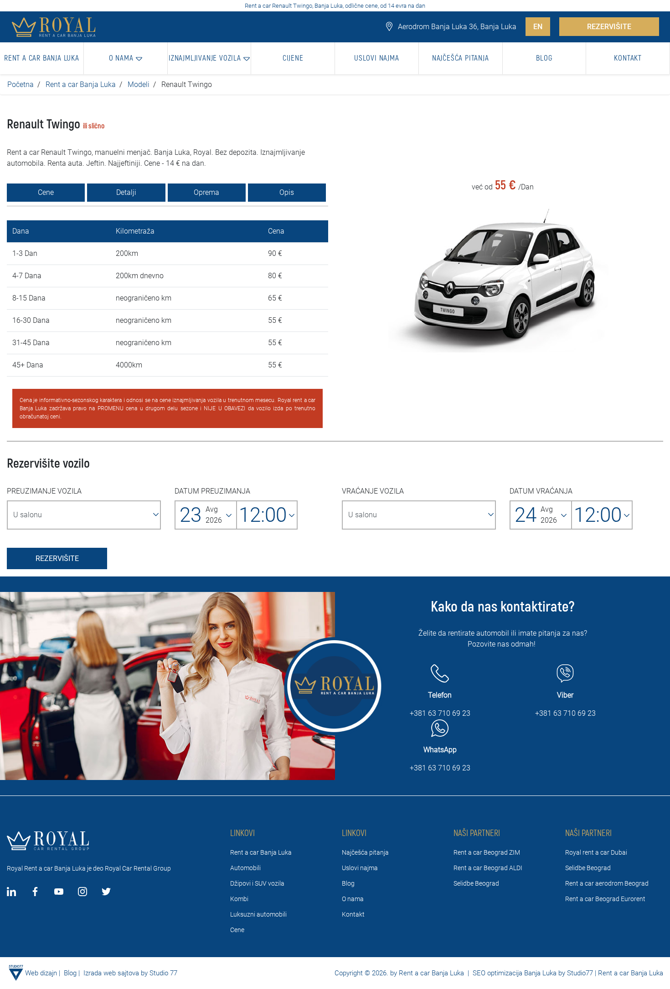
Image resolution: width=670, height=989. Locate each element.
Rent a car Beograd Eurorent (605, 898)
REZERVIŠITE (609, 26)
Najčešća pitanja (365, 852)
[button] (126, 58)
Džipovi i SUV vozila (257, 883)
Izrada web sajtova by (115, 973)
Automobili (245, 868)
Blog (348, 883)
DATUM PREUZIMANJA (212, 491)
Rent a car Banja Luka (81, 84)
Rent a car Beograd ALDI (488, 868)
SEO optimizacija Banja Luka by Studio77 (532, 973)
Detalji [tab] (126, 192)
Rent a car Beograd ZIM (487, 852)
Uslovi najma (360, 868)
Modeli (138, 84)
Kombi (239, 898)
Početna (20, 84)
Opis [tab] (286, 192)
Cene (237, 929)
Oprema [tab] (206, 192)
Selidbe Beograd (476, 883)
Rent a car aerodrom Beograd (607, 883)
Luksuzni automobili (258, 914)
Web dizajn (41, 973)
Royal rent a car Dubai (596, 852)
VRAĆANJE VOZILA (373, 491)
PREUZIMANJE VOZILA (44, 491)
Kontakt (353, 914)
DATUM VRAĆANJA (541, 491)
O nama (353, 898)
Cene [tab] (46, 192)
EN (537, 26)
